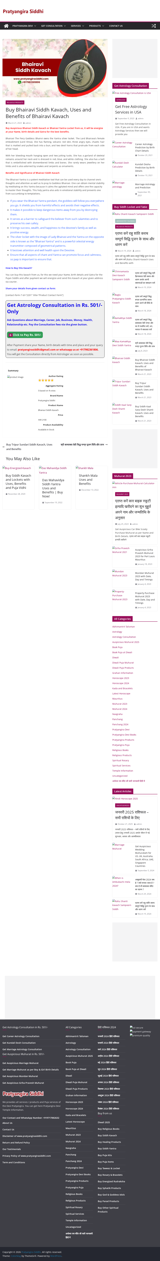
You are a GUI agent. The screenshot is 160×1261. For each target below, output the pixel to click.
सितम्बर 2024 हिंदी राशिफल (109, 1088)
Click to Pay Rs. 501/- (27, 335)
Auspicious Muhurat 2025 (125, 642)
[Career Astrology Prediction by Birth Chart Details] (122, 150)
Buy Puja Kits (105, 1155)
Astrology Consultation (124, 636)
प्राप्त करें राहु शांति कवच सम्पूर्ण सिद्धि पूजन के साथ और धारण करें (134, 239)
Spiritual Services (121, 765)
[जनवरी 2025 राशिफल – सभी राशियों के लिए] (135, 799)
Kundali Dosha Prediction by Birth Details (145, 167)
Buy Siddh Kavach (107, 1135)
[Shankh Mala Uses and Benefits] (84, 468)
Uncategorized (120, 775)
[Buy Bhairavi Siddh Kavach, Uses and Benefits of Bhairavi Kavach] (122, 367)
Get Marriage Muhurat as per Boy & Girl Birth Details (30, 1069)
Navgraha (117, 714)
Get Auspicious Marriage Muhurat (20, 1063)
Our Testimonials (11, 1149)
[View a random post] (154, 26)
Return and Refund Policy (16, 1142)
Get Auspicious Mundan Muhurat (20, 1076)
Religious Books (120, 750)
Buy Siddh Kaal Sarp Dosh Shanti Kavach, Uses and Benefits (144, 411)
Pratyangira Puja (121, 744)
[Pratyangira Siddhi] (6, 26)
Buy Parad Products (108, 1201)
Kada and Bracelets (122, 688)
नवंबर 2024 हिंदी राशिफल (108, 1102)
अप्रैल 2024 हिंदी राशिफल (108, 1055)
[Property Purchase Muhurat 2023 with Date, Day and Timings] (122, 600)
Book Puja (117, 647)
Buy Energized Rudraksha (111, 1181)
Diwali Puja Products (123, 667)
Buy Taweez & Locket (109, 1168)
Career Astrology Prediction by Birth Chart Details (145, 147)
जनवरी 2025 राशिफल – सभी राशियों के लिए (132, 814)
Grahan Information (122, 672)
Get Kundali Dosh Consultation (19, 1042)
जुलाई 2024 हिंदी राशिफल (108, 1075)
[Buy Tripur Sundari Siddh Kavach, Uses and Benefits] (122, 390)
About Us (7, 1122)
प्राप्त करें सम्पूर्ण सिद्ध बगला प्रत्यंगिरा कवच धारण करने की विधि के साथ (143, 301)
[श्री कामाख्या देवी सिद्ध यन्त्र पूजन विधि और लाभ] (122, 346)
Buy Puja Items (106, 1161)
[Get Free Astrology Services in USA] (135, 93)
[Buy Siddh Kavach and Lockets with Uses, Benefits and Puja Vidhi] (16, 468)
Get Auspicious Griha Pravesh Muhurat (23, 1082)
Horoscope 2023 (120, 678)
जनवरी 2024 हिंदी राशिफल (108, 1036)
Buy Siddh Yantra (107, 1148)
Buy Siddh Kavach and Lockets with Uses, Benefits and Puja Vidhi (18, 481)
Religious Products (15, 102)
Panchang (117, 719)
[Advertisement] (135, 58)
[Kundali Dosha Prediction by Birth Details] (122, 170)
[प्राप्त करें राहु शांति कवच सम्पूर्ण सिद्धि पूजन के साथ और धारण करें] (135, 214)
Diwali (115, 657)
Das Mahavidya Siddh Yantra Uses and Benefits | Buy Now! (53, 488)
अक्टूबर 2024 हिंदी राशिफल (109, 1095)
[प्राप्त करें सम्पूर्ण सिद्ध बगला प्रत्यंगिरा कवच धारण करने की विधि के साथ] (122, 303)
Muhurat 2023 (122, 494)
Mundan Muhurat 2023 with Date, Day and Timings (144, 576)
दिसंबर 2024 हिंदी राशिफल (108, 1108)
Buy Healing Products (109, 1141)
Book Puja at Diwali (122, 652)
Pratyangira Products (123, 739)
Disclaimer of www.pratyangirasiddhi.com (24, 1136)
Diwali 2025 (104, 1122)
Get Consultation (51, 25)
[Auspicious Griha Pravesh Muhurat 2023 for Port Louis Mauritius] (122, 557)
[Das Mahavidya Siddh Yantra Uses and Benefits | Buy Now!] (55, 468)
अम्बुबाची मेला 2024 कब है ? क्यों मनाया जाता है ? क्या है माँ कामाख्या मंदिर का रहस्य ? (144, 884)
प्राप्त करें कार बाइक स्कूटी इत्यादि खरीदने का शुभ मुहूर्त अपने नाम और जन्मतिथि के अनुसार (133, 509)
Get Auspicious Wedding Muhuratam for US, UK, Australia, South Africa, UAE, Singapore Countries (144, 856)
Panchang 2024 (120, 724)
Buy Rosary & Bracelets (110, 1174)
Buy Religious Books (108, 1128)
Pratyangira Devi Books (124, 734)
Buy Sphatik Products (109, 1188)
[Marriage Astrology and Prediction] (122, 190)
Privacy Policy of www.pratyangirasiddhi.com (26, 1155)
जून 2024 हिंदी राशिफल (107, 1069)
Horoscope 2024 (120, 683)
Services (76, 25)
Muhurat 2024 (119, 708)
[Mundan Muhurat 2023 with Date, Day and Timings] (122, 578)
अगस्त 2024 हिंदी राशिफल (108, 1082)
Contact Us (116, 25)
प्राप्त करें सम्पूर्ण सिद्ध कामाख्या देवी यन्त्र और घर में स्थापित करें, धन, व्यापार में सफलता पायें (144, 324)
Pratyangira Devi (22, 25)
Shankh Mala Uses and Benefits (88, 479)
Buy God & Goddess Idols (111, 1194)
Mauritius (117, 698)
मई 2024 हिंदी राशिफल (107, 1062)
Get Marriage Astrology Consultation (22, 1049)
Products (95, 25)
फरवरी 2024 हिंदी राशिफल (108, 1042)
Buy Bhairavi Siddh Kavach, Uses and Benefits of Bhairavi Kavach (145, 364)
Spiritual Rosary (120, 760)
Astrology (120, 100)
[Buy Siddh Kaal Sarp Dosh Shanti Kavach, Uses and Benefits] (122, 413)
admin (28, 123)
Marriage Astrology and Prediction (145, 186)
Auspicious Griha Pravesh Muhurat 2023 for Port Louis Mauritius (145, 554)
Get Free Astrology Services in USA (131, 109)
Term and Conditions (13, 1162)
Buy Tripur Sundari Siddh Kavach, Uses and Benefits (29, 447)
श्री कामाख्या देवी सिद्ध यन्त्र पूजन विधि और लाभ (82, 444)
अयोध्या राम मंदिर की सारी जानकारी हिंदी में (128, 780)
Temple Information (122, 770)
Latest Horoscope (121, 693)
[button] (34, 26)
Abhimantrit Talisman (125, 221)
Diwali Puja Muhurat (123, 662)
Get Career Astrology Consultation (20, 1036)
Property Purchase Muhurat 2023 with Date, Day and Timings (145, 598)
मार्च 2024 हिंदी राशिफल (107, 1049)
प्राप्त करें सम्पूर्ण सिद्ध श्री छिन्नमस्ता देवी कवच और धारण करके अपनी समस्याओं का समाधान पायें (145, 277)
